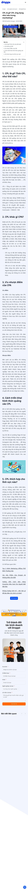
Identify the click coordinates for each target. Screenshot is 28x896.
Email (4, 679)
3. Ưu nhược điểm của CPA (10, 48)
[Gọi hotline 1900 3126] (25, 887)
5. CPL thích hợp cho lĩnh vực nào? (12, 54)
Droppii (3, 9)
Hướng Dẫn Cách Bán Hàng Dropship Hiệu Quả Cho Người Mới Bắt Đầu (14, 584)
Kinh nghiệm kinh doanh (12, 9)
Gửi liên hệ (14, 704)
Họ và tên (5, 666)
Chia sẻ (15, 598)
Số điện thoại (6, 673)
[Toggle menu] (25, 2)
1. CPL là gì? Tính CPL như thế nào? (12, 44)
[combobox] (11, 689)
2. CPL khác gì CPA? (8, 46)
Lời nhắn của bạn (7, 692)
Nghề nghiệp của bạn (8, 686)
